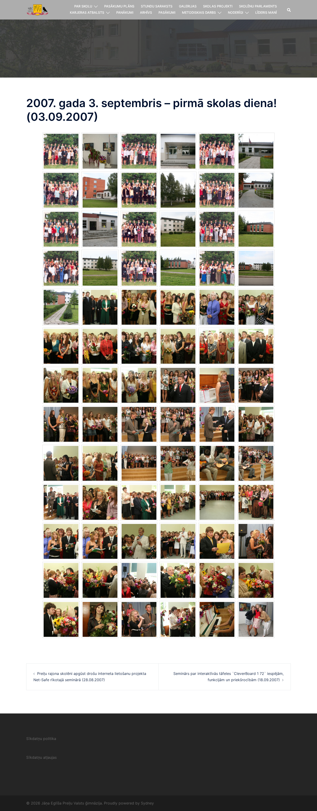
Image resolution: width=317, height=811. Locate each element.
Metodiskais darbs (199, 12)
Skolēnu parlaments (258, 6)
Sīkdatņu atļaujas (41, 757)
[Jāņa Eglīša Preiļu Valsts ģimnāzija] (37, 9)
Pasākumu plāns (119, 6)
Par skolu (83, 6)
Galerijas (188, 6)
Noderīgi (235, 12)
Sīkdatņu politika (41, 738)
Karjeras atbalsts (87, 12)
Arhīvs (146, 12)
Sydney (147, 803)
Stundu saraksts (156, 6)
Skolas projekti (218, 6)
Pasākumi (166, 12)
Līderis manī (266, 12)
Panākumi (124, 12)
